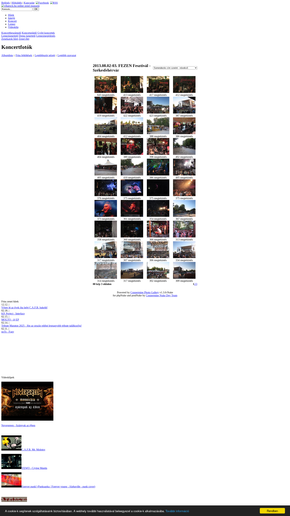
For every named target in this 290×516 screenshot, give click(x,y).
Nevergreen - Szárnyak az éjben (18, 425)
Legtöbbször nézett (45, 55)
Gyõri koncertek (46, 32)
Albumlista (7, 55)
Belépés (5, 2)
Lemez (11, 24)
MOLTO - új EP (10, 319)
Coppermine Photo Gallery (144, 292)
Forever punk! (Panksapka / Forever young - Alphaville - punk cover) (58, 486)
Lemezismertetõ (9, 35)
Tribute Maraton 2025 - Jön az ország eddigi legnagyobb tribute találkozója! (41, 325)
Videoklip (13, 27)
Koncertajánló (29, 32)
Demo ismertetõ (27, 35)
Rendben (272, 511)
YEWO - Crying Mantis (34, 468)
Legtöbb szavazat (67, 55)
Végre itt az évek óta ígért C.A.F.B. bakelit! (24, 307)
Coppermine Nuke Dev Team (161, 295)
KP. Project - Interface (13, 313)
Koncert (12, 21)
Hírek (11, 15)
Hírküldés (17, 2)
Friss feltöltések (24, 55)
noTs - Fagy (7, 331)
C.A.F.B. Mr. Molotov (33, 449)
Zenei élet (24, 38)
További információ (177, 511)
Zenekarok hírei (9, 38)
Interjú (11, 18)
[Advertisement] (26, 354)
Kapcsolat (29, 2)
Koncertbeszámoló (11, 32)
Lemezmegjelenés (45, 35)
